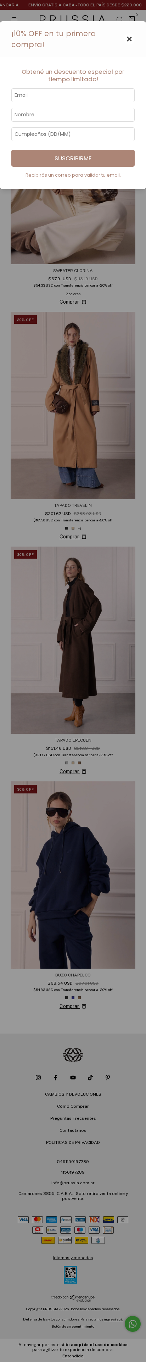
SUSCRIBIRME (73, 158)
